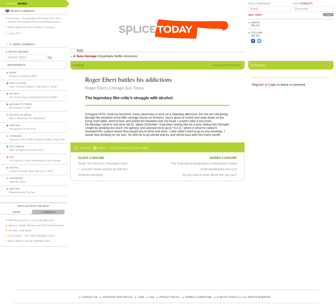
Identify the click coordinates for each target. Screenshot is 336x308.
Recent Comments (22, 11)
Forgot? (306, 3)
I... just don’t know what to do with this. (103, 169)
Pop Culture (17, 83)
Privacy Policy (169, 297)
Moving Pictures (20, 104)
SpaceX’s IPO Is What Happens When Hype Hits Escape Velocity (46, 139)
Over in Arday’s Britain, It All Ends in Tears (33, 86)
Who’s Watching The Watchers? (27, 118)
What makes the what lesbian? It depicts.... (32, 27)
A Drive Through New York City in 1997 (31, 171)
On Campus (16, 146)
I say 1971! (14, 33)
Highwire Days (17, 181)
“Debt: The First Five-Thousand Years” (103, 163)
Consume (15, 136)
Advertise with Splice (117, 297)
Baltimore (16, 178)
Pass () (303, 3)
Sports (14, 93)
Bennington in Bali (19, 107)
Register (258, 84)
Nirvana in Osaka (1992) (23, 76)
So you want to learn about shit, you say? (209, 175)
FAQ (151, 297)
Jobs (140, 297)
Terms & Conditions (198, 297)
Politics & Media (20, 114)
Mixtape (14, 188)
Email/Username (259, 3)
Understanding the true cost (218, 169)
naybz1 (22, 3)
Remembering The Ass (22, 192)
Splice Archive (18, 51)
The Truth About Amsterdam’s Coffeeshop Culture (204, 163)
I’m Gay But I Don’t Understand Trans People (35, 160)
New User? (255, 15)
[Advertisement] (311, 39)
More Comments (24, 44)
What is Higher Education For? (26, 150)
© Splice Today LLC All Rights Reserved (244, 297)
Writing (14, 125)
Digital (14, 167)
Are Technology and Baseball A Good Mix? (33, 97)
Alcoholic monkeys (90, 175)
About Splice (255, 24)
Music (13, 72)
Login (272, 84)
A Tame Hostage (84, 56)
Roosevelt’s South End (22, 128)
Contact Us (89, 297)
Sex (11, 157)
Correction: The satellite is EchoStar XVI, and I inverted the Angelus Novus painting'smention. (34, 20)
